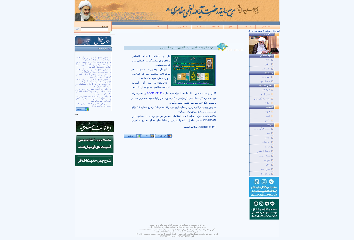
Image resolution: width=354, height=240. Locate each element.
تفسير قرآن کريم (262, 128)
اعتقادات (215, 26)
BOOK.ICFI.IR (154, 93)
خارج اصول (265, 94)
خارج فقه (265, 89)
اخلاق (230, 26)
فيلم (268, 116)
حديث (267, 146)
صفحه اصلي (266, 26)
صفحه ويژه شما (180, 26)
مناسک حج (265, 81)
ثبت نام (160, 26)
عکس (267, 120)
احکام (199, 26)
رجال (268, 164)
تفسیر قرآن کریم (262, 98)
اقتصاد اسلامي (263, 151)
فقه (268, 133)
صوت (267, 111)
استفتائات (247, 26)
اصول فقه (265, 169)
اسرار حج (265, 77)
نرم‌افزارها (265, 173)
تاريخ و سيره (264, 155)
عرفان (267, 160)
